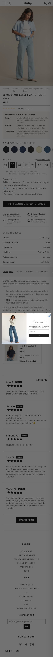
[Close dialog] (49, 315)
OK (39, 335)
